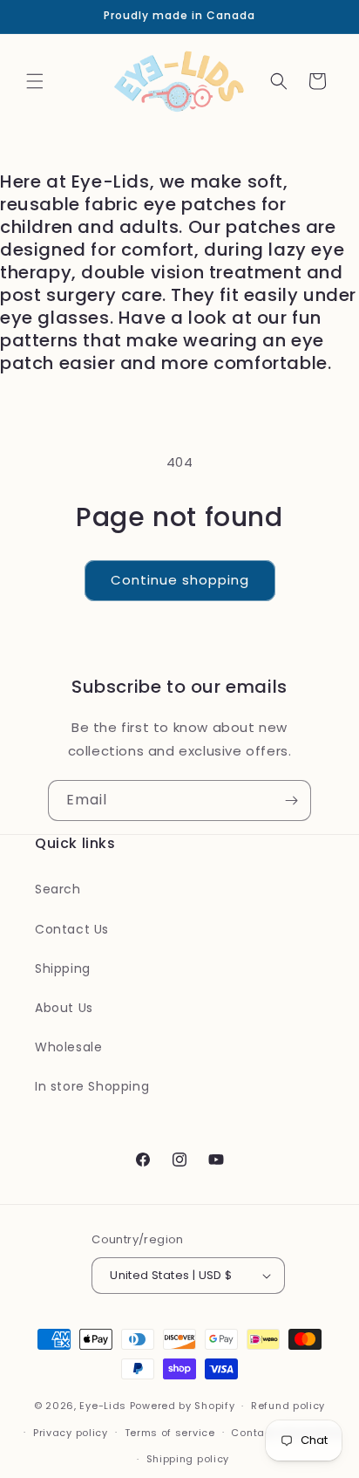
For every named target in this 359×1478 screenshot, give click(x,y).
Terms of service (170, 1433)
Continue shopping (180, 580)
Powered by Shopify (182, 1406)
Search (58, 889)
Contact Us (72, 929)
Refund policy (288, 1406)
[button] (35, 81)
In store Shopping (92, 1086)
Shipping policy (188, 1459)
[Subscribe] (291, 800)
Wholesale (68, 1047)
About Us (64, 1007)
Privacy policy (70, 1433)
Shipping (63, 968)
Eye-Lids (102, 1406)
